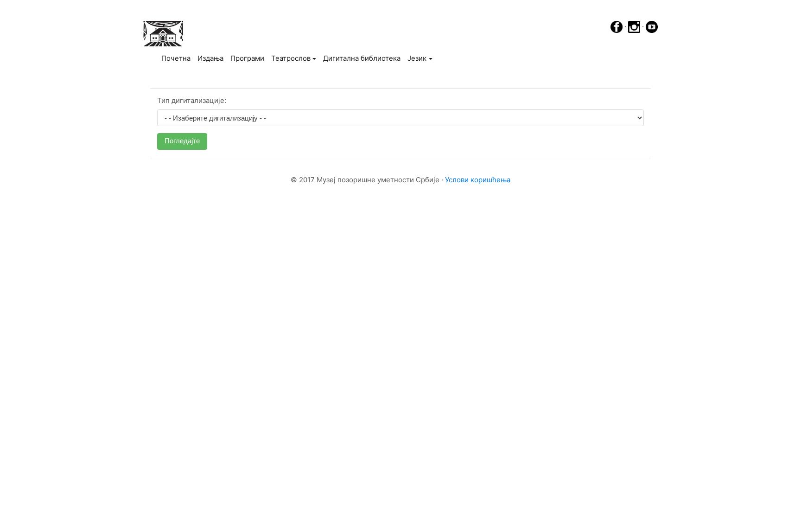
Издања (210, 58)
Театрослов (291, 58)
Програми (247, 58)
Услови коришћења (477, 179)
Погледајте (182, 141)
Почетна (177, 58)
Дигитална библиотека (361, 58)
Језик (416, 58)
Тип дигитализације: (191, 100)
